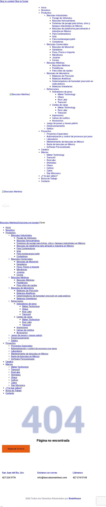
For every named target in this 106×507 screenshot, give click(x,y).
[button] (56, 191)
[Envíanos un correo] (39, 466)
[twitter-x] (1, 398)
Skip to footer (21, 1)
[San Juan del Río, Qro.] (4, 466)
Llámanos (78, 472)
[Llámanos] (75, 466)
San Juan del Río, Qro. (13, 472)
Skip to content (7, 1)
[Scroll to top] (1, 505)
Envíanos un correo (47, 472)
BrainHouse (75, 498)
